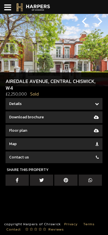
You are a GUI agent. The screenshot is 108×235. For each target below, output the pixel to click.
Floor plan (18, 130)
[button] (87, 22)
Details (15, 104)
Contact (13, 229)
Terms (89, 224)
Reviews (56, 229)
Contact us (19, 157)
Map (13, 144)
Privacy (71, 224)
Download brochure (26, 117)
